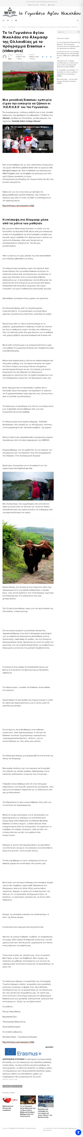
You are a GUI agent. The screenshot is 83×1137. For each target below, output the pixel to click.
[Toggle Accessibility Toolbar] (78, 1132)
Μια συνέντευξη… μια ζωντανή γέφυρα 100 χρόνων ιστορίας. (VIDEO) (67, 81)
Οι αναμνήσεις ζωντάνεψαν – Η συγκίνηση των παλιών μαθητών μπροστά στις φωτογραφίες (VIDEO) (67, 73)
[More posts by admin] (5, 56)
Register (52, 5)
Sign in (44, 5)
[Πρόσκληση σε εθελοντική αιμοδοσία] (10, 1097)
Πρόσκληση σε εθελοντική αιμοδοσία (8, 1108)
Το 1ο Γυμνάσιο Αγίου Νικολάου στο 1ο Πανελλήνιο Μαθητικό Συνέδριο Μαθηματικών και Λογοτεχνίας (28, 1111)
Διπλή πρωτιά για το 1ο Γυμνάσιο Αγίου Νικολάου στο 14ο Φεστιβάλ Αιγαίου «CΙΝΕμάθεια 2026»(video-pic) (68, 54)
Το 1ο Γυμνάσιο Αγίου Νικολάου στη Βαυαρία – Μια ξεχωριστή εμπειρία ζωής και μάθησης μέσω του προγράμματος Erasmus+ (68, 45)
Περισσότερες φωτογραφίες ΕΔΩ (18, 205)
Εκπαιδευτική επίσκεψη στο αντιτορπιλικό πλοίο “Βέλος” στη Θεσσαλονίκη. (45, 1113)
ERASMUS (6, 1086)
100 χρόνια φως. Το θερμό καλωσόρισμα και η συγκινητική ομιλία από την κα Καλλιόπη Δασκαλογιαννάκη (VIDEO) (67, 64)
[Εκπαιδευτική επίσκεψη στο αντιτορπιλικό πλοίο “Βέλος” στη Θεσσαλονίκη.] (46, 1097)
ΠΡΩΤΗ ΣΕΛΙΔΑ (17, 1086)
